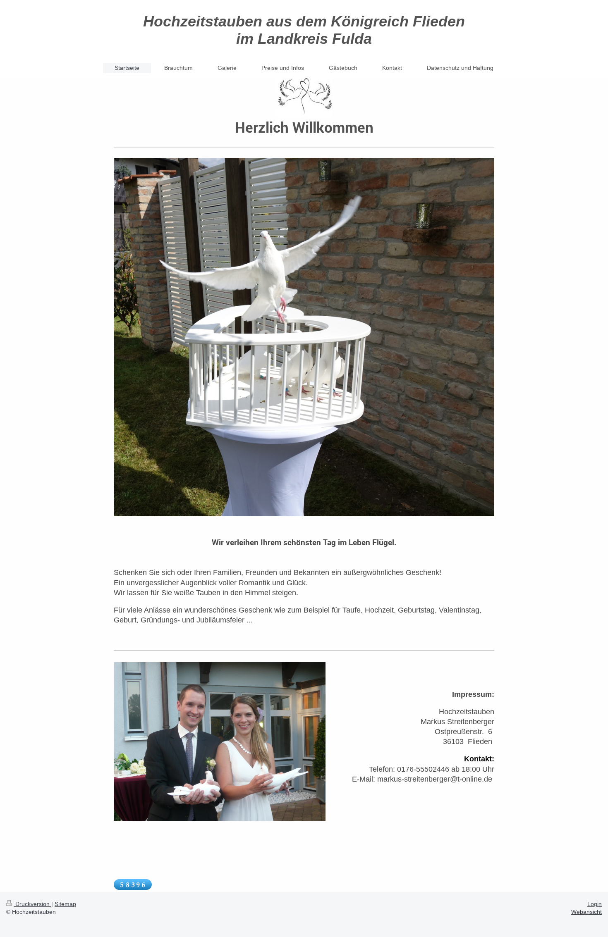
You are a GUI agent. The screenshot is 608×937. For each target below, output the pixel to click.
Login (594, 904)
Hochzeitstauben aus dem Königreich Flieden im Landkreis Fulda (304, 30)
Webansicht (586, 911)
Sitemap (65, 904)
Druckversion (32, 904)
